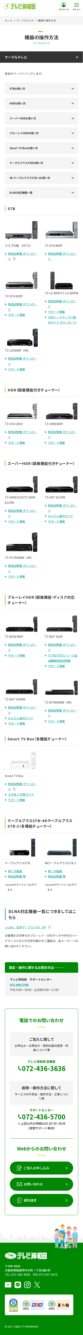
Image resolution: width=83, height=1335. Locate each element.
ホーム (8, 20)
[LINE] (18, 1285)
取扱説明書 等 (17, 876)
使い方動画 (15, 871)
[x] (37, 1285)
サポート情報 (16, 315)
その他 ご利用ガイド (21, 794)
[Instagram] (27, 1285)
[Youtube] (8, 1285)
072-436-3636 (20, 1274)
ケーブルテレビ (25, 20)
